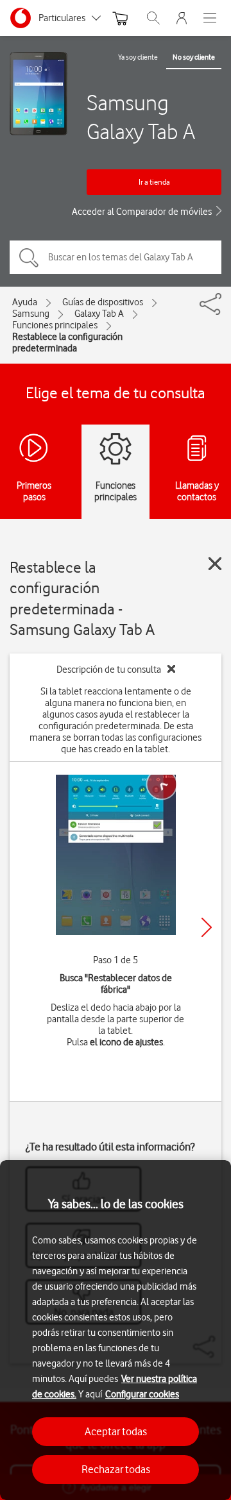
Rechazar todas (115, 1469)
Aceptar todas (116, 1431)
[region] (115, 1330)
